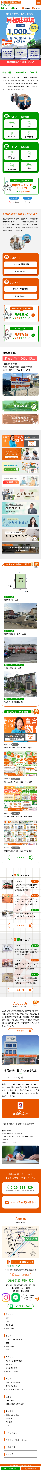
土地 (7, 1318)
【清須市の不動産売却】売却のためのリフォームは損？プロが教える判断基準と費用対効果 (26, 901)
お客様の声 (10, 1447)
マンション (10, 1325)
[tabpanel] (20, 37)
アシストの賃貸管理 (13, 1382)
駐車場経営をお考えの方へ (15, 1404)
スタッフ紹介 (11, 1432)
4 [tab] (24, 64)
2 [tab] (17, 64)
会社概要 (9, 1418)
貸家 (7, 1343)
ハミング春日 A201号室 (12, 668)
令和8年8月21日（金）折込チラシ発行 (18, 782)
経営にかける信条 (12, 1415)
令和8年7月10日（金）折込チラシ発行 (18, 851)
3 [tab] (20, 64)
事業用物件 (10, 1328)
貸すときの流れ (11, 1386)
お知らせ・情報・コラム (16, 1439)
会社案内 (20, 1030)
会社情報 (9, 1422)
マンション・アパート (14, 1339)
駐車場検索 (10, 1400)
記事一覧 (20, 857)
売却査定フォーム (12, 1371)
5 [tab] (27, 64)
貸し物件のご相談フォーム (15, 1389)
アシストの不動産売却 (14, 1361)
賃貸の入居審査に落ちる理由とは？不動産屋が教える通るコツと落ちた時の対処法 (26, 951)
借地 (7, 1350)
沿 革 (7, 1425)
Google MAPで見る (22, 1275)
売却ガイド (10, 1364)
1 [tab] (14, 64)
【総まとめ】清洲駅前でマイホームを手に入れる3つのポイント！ (26, 916)
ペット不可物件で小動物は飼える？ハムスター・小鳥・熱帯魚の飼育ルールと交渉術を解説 (26, 980)
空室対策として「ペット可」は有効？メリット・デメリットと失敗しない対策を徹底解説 (26, 966)
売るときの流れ (11, 1368)
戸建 (7, 1321)
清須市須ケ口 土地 (11, 600)
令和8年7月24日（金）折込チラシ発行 (18, 816)
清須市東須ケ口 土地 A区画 (15, 634)
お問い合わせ (11, 1454)
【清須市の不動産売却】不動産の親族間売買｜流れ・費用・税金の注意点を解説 (26, 887)
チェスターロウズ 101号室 (13, 702)
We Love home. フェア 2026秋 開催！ (18, 747)
